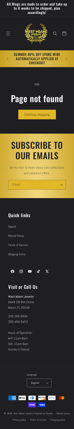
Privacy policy (19, 419)
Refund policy (63, 413)
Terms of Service (18, 245)
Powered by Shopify (43, 413)
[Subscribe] (61, 185)
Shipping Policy (17, 254)
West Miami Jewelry (23, 413)
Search (12, 226)
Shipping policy (57, 419)
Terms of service (38, 419)
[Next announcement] (66, 58)
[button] (8, 33)
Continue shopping (37, 114)
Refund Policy (16, 236)
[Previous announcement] (7, 58)
